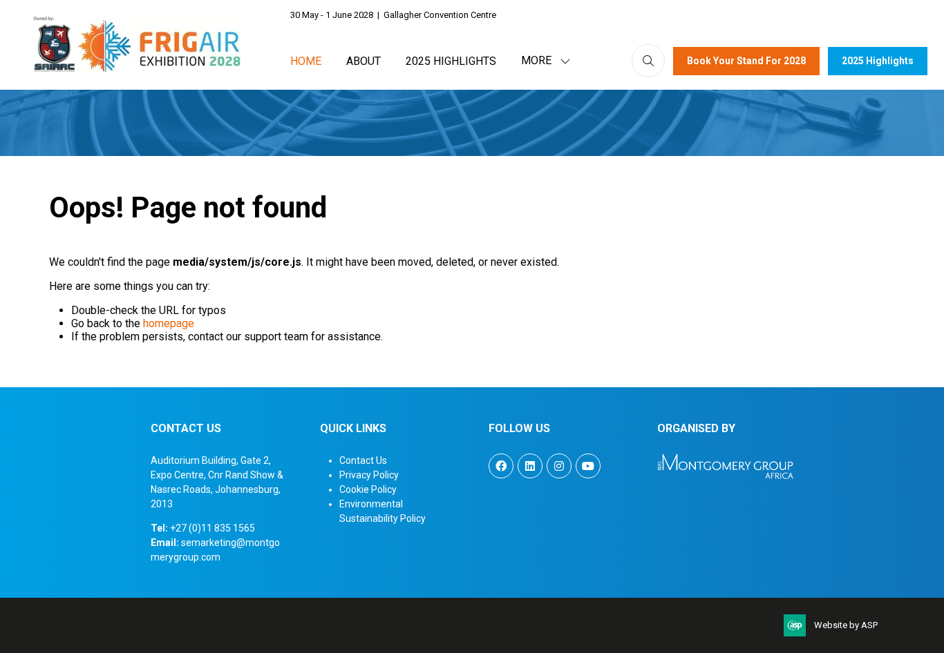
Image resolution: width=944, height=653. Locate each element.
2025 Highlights (451, 61)
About (363, 61)
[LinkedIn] (530, 466)
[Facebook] (501, 466)
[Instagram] (559, 466)
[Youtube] (588, 466)
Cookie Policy (368, 489)
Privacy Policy (369, 474)
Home (305, 61)
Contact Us (363, 460)
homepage (168, 323)
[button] (542, 61)
